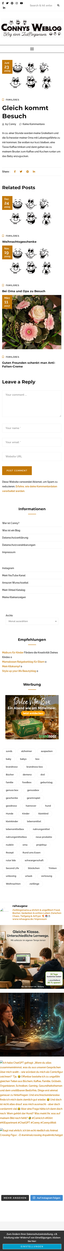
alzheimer (26, 751)
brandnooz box (34, 766)
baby (8, 759)
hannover (31, 805)
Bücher (10, 774)
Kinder (26, 813)
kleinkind (43, 813)
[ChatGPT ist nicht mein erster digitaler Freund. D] (32, 1025)
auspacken (47, 751)
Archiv (9, 615)
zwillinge (34, 883)
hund (48, 805)
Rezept (10, 852)
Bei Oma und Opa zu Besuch (23, 291)
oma (25, 844)
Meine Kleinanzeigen (14, 597)
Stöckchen (34, 868)
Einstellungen (32, 1246)
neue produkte (44, 837)
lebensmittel (34, 821)
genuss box (12, 790)
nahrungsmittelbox (16, 837)
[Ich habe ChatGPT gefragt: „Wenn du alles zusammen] (32, 1092)
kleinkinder (12, 821)
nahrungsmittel (41, 829)
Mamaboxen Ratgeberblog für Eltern (23, 661)
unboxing (11, 876)
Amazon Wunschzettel (15, 582)
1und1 (9, 751)
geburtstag (46, 782)
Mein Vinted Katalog (13, 590)
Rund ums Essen (32, 852)
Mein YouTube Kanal (13, 575)
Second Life (12, 868)
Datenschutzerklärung (15, 537)
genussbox (33, 790)
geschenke (12, 798)
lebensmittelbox (15, 829)
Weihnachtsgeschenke (19, 241)
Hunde (9, 813)
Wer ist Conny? (10, 523)
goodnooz (11, 805)
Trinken (53, 868)
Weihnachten (13, 883)
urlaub (28, 876)
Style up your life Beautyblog (19, 671)
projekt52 (41, 844)
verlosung (46, 876)
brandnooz (12, 766)
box (37, 759)
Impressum (8, 552)
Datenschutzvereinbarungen (18, 545)
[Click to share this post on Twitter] (21, 171)
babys (23, 759)
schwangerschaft (34, 860)
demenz (27, 774)
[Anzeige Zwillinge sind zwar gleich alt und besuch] (32, 957)
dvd (43, 774)
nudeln (10, 844)
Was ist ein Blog (11, 530)
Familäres (12, 100)
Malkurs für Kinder (12, 652)
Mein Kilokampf (11, 666)
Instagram (8, 568)
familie (9, 782)
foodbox (26, 782)
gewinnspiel (33, 798)
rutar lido (11, 860)
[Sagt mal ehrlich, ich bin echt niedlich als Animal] (32, 1160)
